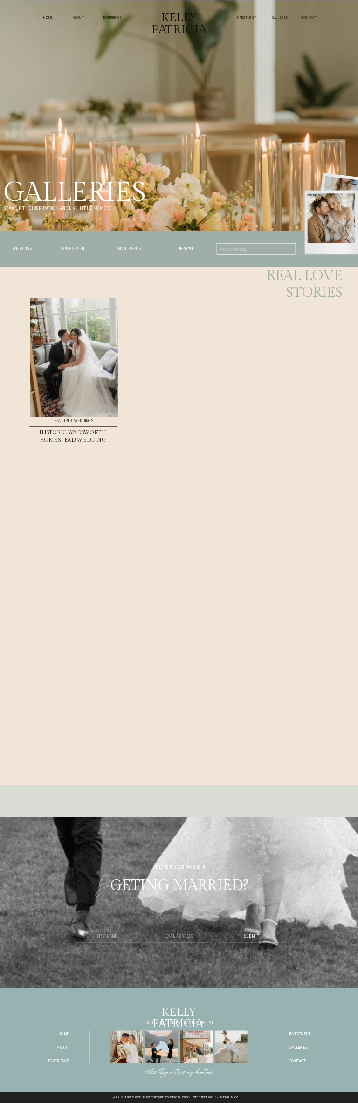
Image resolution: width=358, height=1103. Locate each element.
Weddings (83, 421)
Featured (63, 421)
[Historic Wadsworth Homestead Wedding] (74, 357)
